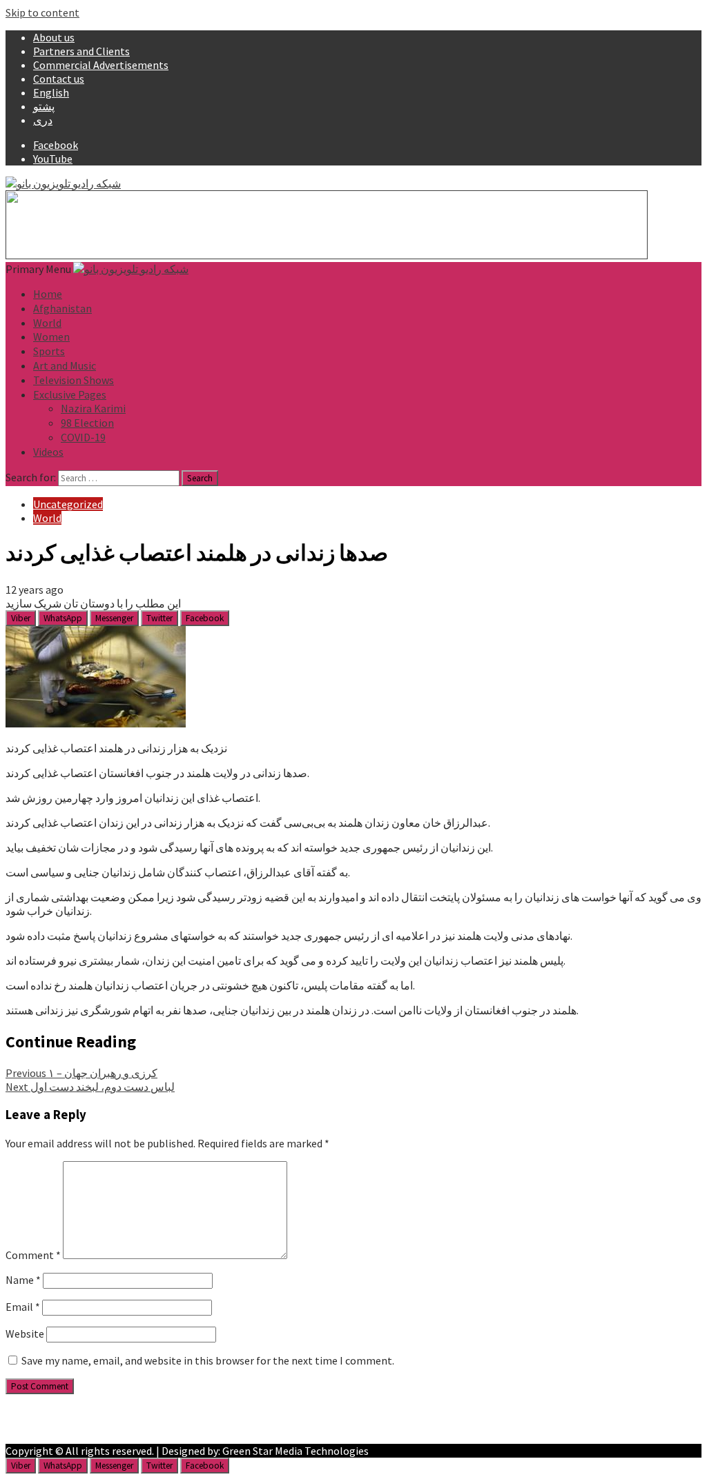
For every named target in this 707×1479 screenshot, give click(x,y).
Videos (48, 452)
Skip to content (42, 12)
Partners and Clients (81, 51)
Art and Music (64, 365)
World (47, 323)
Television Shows (73, 380)
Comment (33, 1255)
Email (23, 1307)
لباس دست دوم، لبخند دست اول (90, 1087)
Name (23, 1280)
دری (42, 120)
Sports (49, 351)
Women (51, 336)
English (51, 92)
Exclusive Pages (69, 394)
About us (54, 37)
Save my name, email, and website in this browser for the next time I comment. (207, 1360)
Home (47, 294)
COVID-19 (83, 437)
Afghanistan (62, 308)
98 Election (87, 423)
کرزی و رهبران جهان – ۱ (81, 1073)
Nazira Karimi (93, 408)
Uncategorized (68, 504)
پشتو (44, 106)
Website (25, 1333)
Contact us (58, 78)
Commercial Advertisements (100, 65)
